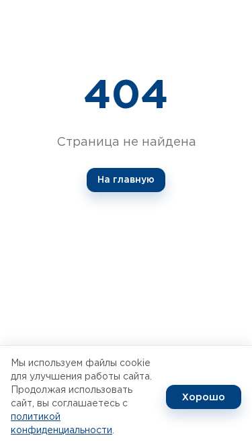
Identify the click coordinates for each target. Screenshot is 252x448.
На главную (126, 180)
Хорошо (203, 397)
